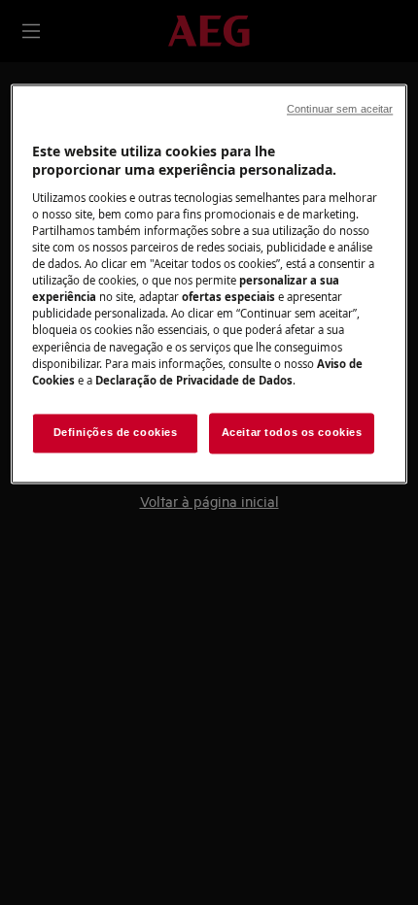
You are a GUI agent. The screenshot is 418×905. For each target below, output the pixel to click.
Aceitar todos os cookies (292, 432)
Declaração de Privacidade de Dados (194, 380)
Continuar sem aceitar (340, 109)
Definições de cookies (115, 432)
